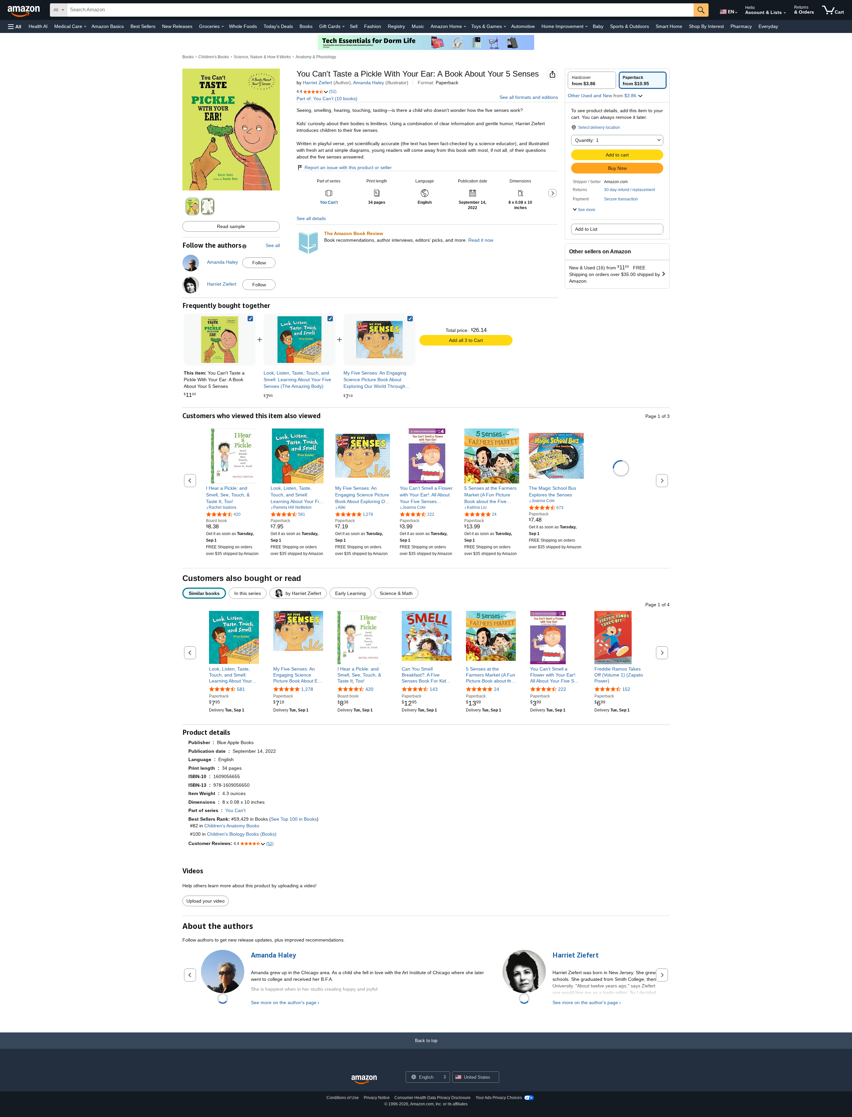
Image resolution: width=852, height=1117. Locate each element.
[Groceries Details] (222, 26)
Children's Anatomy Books (231, 825)
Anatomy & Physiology (316, 57)
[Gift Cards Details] (343, 26)
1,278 (307, 689)
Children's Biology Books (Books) (242, 834)
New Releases (177, 26)
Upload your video (205, 901)
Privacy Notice (377, 1097)
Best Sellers (142, 26)
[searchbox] (380, 10)
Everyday (768, 26)
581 (241, 689)
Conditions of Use (342, 1097)
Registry (396, 26)
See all (273, 245)
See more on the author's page (284, 1002)
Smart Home (669, 26)
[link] (299, 339)
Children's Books (213, 57)
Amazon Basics (108, 26)
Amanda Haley (368, 82)
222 (562, 689)
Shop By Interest (706, 26)
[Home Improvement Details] (586, 26)
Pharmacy (741, 26)
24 (496, 689)
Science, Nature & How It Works (262, 57)
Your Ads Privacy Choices (499, 1097)
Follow (259, 262)
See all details (311, 218)
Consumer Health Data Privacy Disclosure (432, 1097)
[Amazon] (24, 10)
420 (369, 689)
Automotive (523, 26)
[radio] (592, 80)
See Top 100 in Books (294, 819)
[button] (14, 26)
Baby (598, 26)
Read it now (480, 240)
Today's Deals (278, 26)
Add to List (586, 229)
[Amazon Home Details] (465, 26)
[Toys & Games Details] (505, 26)
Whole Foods (243, 26)
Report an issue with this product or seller (348, 167)
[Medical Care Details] (85, 26)
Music (418, 26)
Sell (353, 26)
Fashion (372, 26)
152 (626, 689)
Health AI (38, 26)
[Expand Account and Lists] (784, 13)
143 (434, 689)
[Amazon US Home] (364, 1080)
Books (306, 26)
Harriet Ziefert (317, 82)
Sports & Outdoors (629, 26)
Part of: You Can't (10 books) (327, 98)
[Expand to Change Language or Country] (736, 12)
